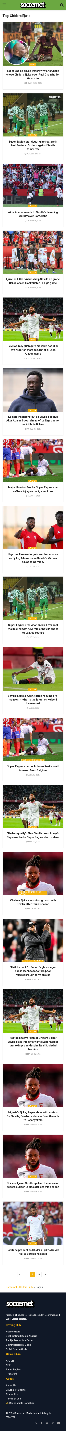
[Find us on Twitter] (47, 1423)
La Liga (33, 135)
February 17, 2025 (34, 1125)
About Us (11, 1385)
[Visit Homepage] (33, 5)
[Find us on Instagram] (53, 1423)
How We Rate (13, 1331)
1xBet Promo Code (16, 1349)
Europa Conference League (30, 893)
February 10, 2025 (34, 1258)
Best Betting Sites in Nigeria (21, 1336)
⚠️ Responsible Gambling (20, 1403)
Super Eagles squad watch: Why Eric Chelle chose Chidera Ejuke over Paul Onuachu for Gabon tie (33, 74)
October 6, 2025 (34, 221)
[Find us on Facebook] (41, 1423)
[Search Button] (61, 5)
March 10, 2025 (34, 1054)
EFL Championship (32, 961)
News (33, 64)
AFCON (10, 1360)
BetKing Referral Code (18, 1344)
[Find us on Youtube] (58, 1423)
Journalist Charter (16, 1389)
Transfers (11, 1374)
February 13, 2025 (34, 1192)
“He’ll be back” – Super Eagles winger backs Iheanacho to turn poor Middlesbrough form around (33, 971)
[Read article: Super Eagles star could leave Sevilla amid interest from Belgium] (33, 739)
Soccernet (11, 1287)
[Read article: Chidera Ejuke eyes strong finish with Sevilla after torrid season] (33, 873)
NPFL (9, 1365)
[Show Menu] (4, 5)
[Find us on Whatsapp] (36, 1423)
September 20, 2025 (33, 358)
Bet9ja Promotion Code (19, 1340)
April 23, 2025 (34, 842)
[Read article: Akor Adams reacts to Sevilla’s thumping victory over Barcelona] (33, 185)
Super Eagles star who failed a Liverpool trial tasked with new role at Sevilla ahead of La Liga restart (33, 628)
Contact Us (12, 1394)
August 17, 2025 (34, 429)
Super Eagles (13, 1369)
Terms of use (13, 1398)
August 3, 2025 (33, 496)
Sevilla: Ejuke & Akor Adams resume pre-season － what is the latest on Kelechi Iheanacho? (33, 699)
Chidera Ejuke (26, 1287)
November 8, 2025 (34, 83)
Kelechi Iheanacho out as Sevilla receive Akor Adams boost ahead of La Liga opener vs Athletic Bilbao (33, 420)
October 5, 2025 (34, 288)
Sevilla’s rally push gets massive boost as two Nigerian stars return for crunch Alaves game (33, 349)
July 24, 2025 (33, 637)
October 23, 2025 (33, 154)
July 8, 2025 (34, 708)
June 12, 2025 (34, 775)
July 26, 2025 (33, 567)
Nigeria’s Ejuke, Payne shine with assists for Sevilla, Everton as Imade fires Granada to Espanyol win (33, 1116)
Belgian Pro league (32, 760)
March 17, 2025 (34, 909)
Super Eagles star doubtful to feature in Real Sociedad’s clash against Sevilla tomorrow (33, 145)
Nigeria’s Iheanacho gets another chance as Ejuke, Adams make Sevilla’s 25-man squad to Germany (33, 558)
